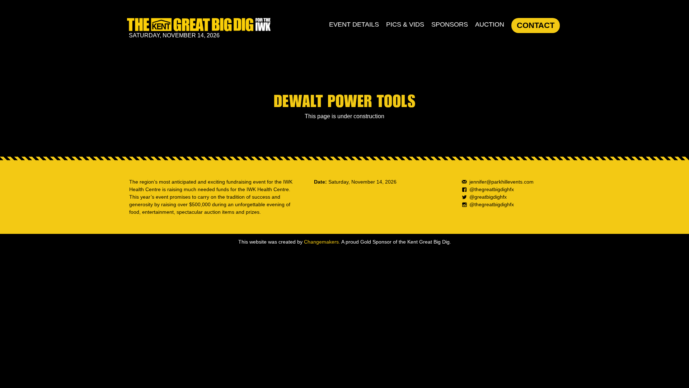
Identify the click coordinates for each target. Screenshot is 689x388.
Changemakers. (322, 242)
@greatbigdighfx (488, 197)
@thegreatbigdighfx (491, 189)
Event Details (354, 24)
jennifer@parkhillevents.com (501, 182)
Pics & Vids (405, 24)
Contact (535, 25)
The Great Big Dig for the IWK (199, 24)
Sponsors (449, 24)
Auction (489, 24)
